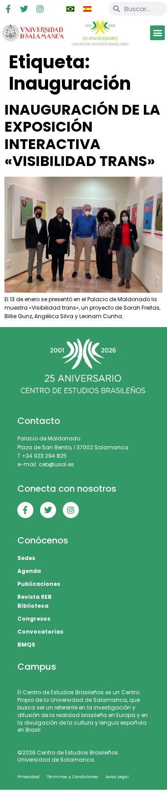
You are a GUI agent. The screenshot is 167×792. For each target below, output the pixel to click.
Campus (36, 666)
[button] (157, 32)
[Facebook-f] (8, 9)
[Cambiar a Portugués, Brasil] (70, 9)
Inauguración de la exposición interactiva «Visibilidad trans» (82, 135)
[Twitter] (24, 9)
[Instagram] (40, 9)
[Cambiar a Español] (87, 9)
